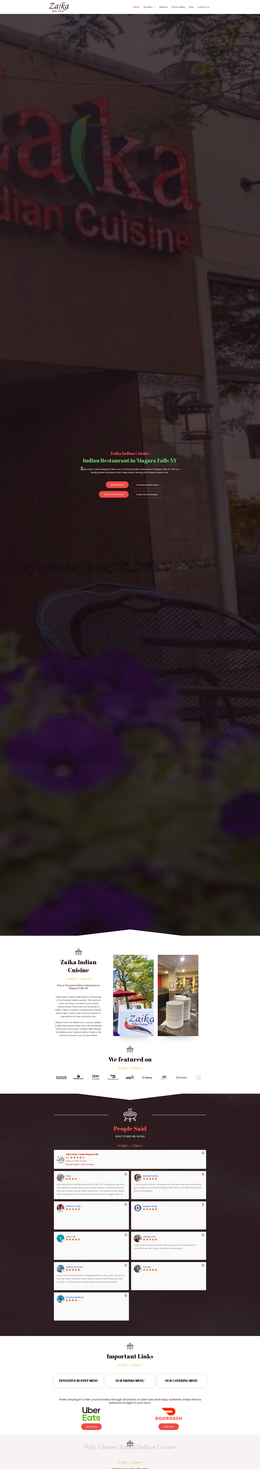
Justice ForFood (74, 1267)
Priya (68, 1176)
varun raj (70, 1236)
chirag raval (149, 1236)
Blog (191, 7)
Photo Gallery (178, 7)
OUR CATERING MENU (181, 1381)
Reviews (163, 7)
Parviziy (147, 1267)
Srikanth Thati (73, 1206)
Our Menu (148, 7)
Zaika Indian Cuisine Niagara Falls (82, 1154)
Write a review (87, 1164)
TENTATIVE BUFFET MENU (78, 1381)
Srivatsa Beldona (74, 1297)
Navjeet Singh (150, 1206)
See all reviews (72, 1164)
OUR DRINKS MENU (130, 1381)
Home (136, 7)
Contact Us (203, 7)
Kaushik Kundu (150, 1176)
